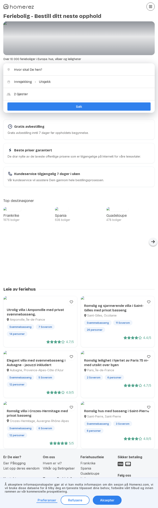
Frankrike (87, 463)
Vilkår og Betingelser (59, 468)
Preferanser (47, 500)
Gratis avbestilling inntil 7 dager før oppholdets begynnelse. (48, 133)
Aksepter (107, 500)
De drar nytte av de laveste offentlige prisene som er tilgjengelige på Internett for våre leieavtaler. (74, 156)
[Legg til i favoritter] (71, 302)
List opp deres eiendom (21, 468)
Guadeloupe (89, 473)
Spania (85, 468)
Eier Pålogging (14, 463)
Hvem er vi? (52, 463)
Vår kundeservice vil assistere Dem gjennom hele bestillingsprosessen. (56, 180)
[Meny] (150, 6)
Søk (79, 107)
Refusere (75, 500)
